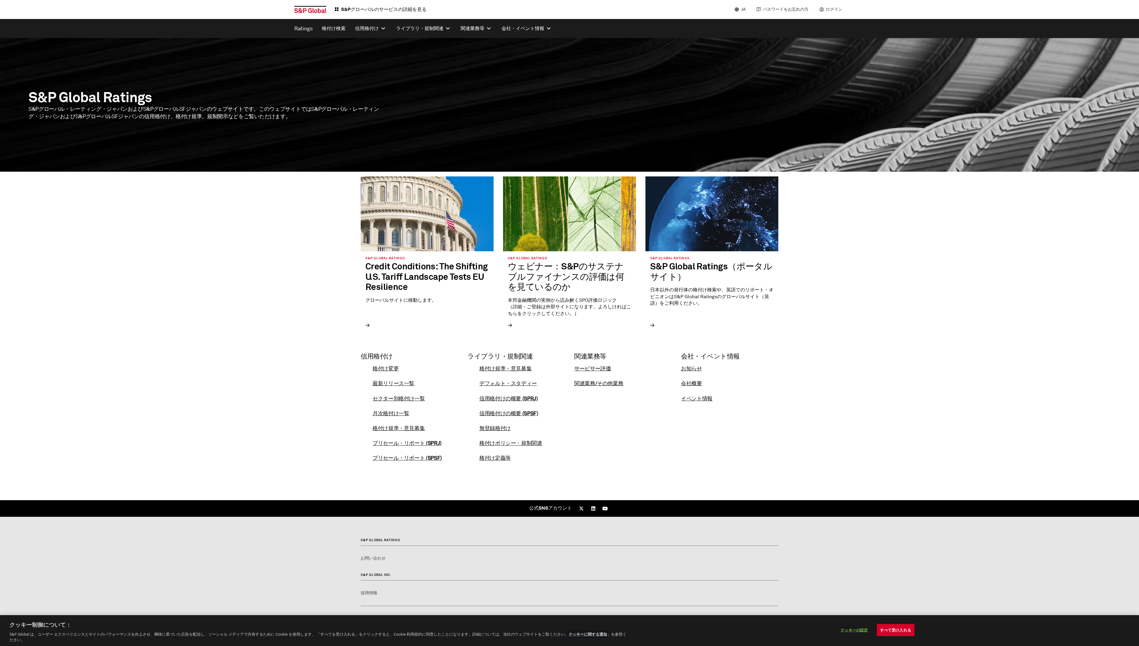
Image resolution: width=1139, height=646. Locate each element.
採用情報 (369, 593)
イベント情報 (696, 398)
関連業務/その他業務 (598, 383)
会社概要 (691, 383)
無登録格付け (495, 428)
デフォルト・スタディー (508, 383)
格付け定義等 (495, 457)
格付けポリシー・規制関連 (510, 443)
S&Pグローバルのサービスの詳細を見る (384, 9)
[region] (569, 630)
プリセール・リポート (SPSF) (407, 457)
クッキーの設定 (854, 630)
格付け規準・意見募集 (399, 428)
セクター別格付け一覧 (399, 398)
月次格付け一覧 (391, 413)
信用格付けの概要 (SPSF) (508, 413)
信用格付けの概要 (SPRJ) (508, 398)
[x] (581, 508)
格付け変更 (386, 368)
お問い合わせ (373, 558)
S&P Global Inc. (376, 575)
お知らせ (691, 368)
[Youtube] (605, 508)
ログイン (834, 9)
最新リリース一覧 (393, 383)
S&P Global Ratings (380, 540)
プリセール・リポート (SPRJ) (407, 443)
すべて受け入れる (895, 630)
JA (743, 9)
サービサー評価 (592, 368)
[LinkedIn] (593, 508)
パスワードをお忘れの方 (786, 9)
